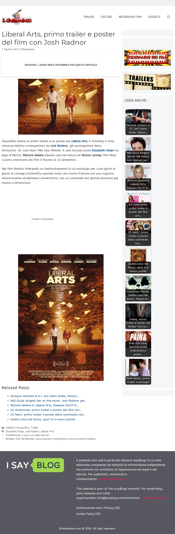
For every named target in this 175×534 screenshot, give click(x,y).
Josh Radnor (32, 431)
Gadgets (154, 16)
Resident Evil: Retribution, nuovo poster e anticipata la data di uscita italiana (51, 438)
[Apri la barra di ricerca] (168, 17)
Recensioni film (130, 16)
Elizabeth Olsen (15, 431)
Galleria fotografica (17, 427)
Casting (106, 16)
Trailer (88, 16)
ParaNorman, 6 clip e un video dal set (27, 435)
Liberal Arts (47, 431)
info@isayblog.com (111, 479)
